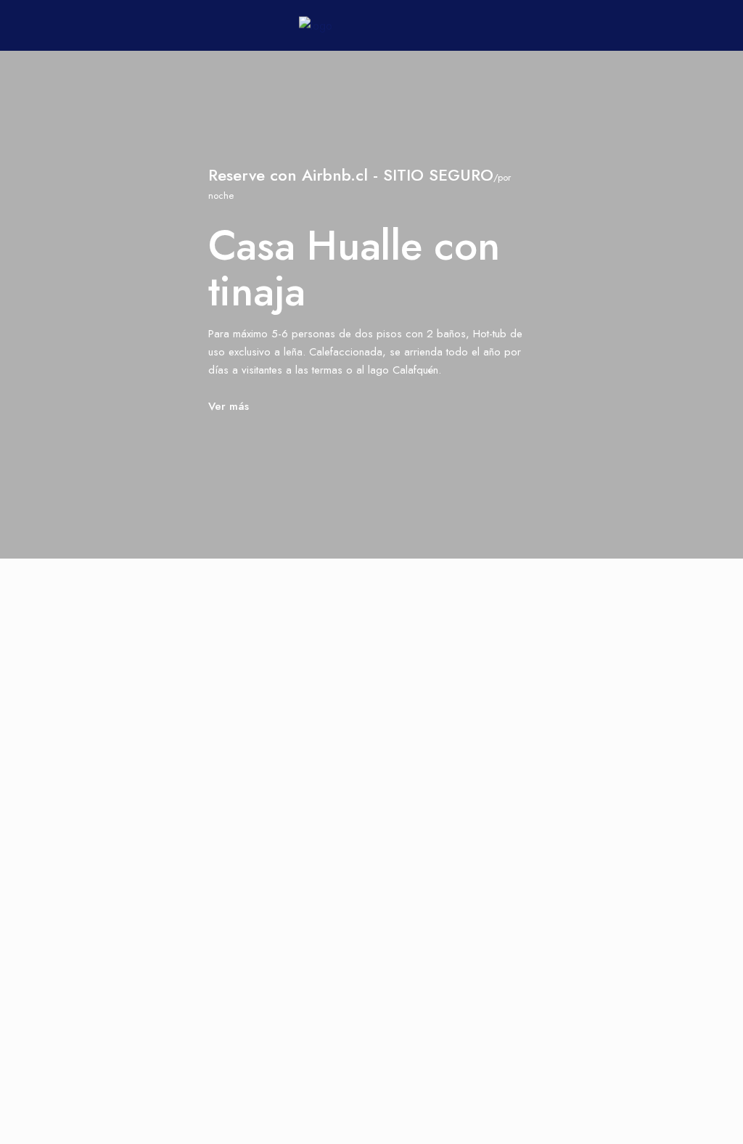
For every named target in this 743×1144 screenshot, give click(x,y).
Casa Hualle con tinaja (354, 268)
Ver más (228, 406)
